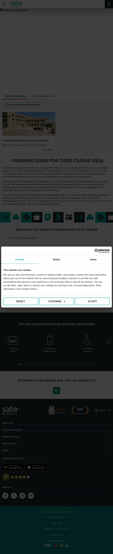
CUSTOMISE (55, 301)
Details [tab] (56, 259)
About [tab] (93, 259)
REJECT (20, 301)
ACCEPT (92, 301)
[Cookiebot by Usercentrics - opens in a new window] (97, 251)
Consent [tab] (19, 259)
